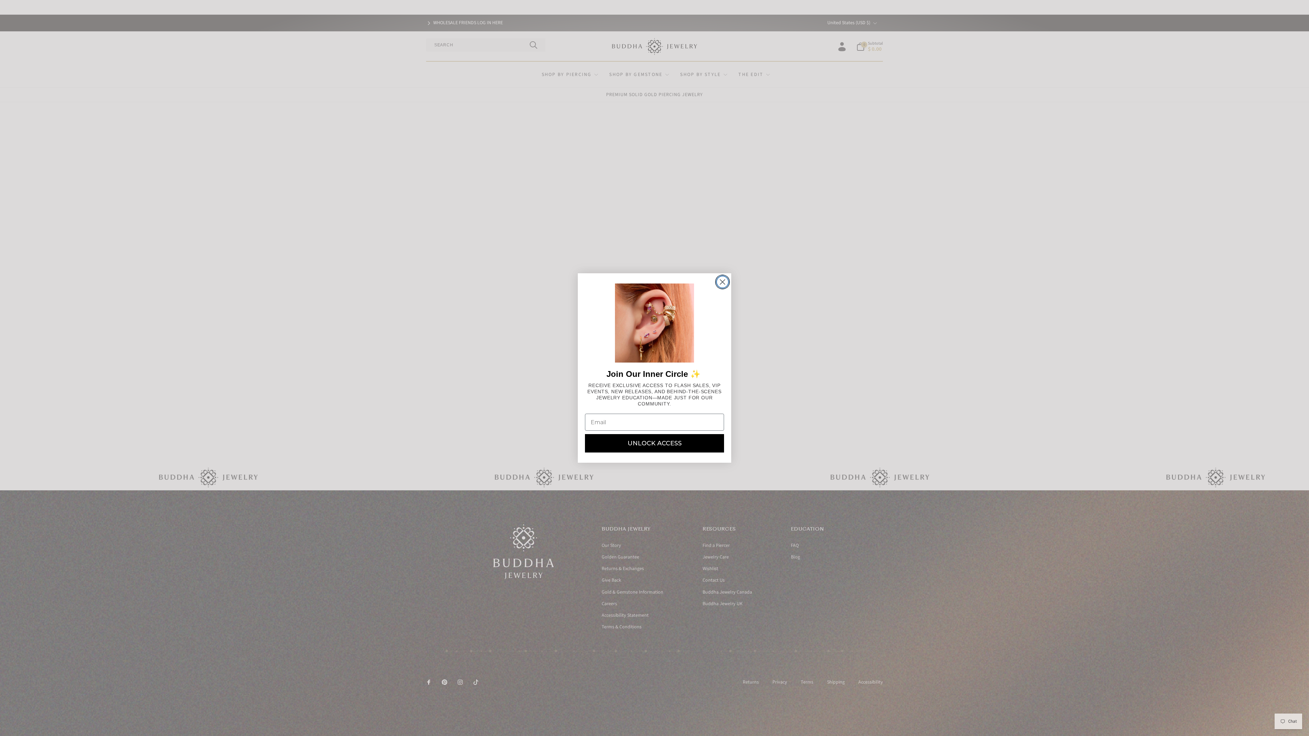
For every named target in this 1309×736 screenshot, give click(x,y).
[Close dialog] (722, 282)
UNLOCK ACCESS (655, 443)
